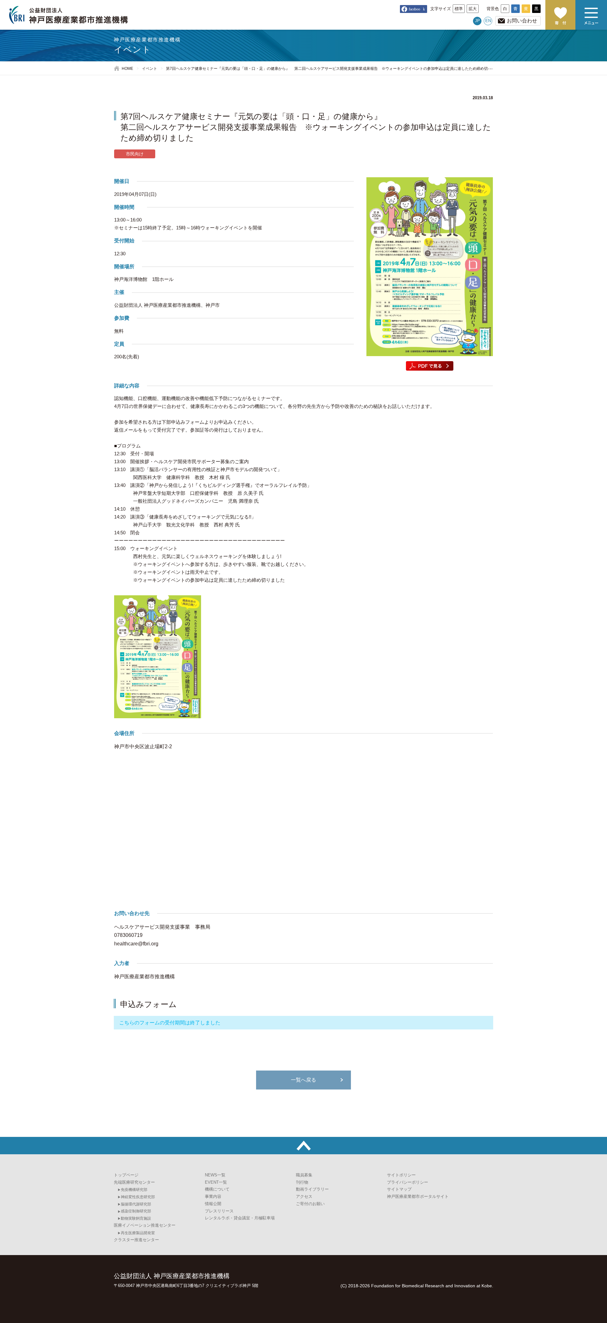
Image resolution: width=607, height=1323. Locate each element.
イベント (149, 68)
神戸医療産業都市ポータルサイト (418, 1196)
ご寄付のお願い (560, 15)
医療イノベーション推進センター (144, 1225)
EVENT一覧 (216, 1182)
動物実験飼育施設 (136, 1218)
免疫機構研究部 (134, 1189)
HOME (127, 68)
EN (488, 20)
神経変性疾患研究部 (138, 1197)
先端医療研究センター (134, 1182)
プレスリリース (219, 1211)
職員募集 (304, 1175)
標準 (459, 8)
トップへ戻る (303, 1145)
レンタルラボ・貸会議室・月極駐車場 (240, 1218)
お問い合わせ (522, 20)
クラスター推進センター (136, 1239)
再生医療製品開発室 (138, 1233)
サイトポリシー (401, 1175)
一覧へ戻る (303, 1080)
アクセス (304, 1196)
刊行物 (302, 1182)
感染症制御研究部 (136, 1211)
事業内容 (213, 1196)
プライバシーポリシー (407, 1182)
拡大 (473, 8)
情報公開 (213, 1203)
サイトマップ (399, 1189)
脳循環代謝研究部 (136, 1204)
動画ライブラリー (312, 1189)
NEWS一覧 (215, 1175)
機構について (217, 1189)
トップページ (126, 1175)
